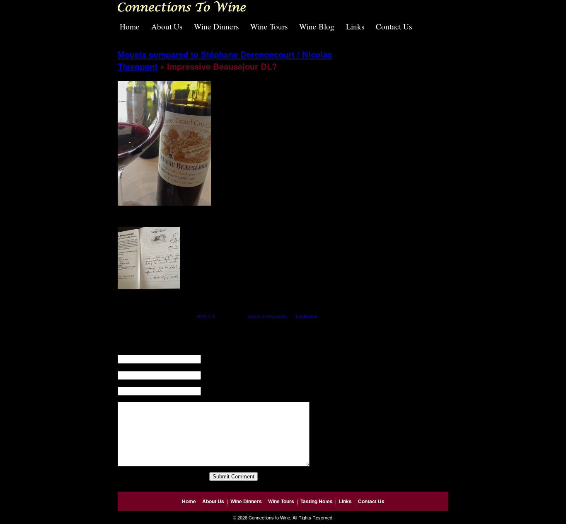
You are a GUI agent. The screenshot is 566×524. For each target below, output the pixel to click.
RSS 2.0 (205, 316)
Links (355, 26)
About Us (166, 26)
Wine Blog (316, 26)
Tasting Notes (316, 501)
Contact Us (394, 26)
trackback (306, 316)
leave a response (267, 316)
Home (130, 26)
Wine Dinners (216, 26)
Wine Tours (269, 26)
